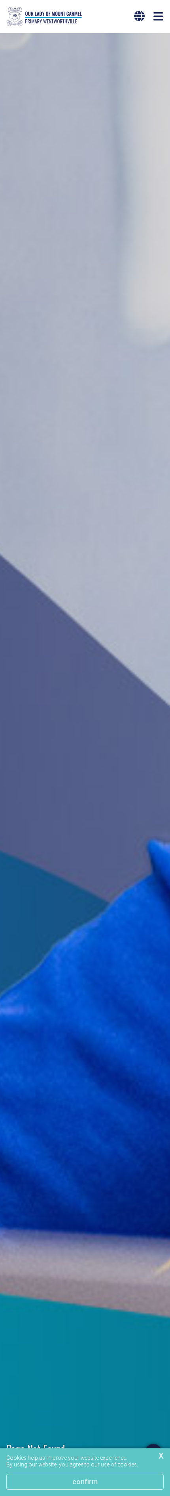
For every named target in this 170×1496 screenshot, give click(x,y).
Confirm (85, 1481)
